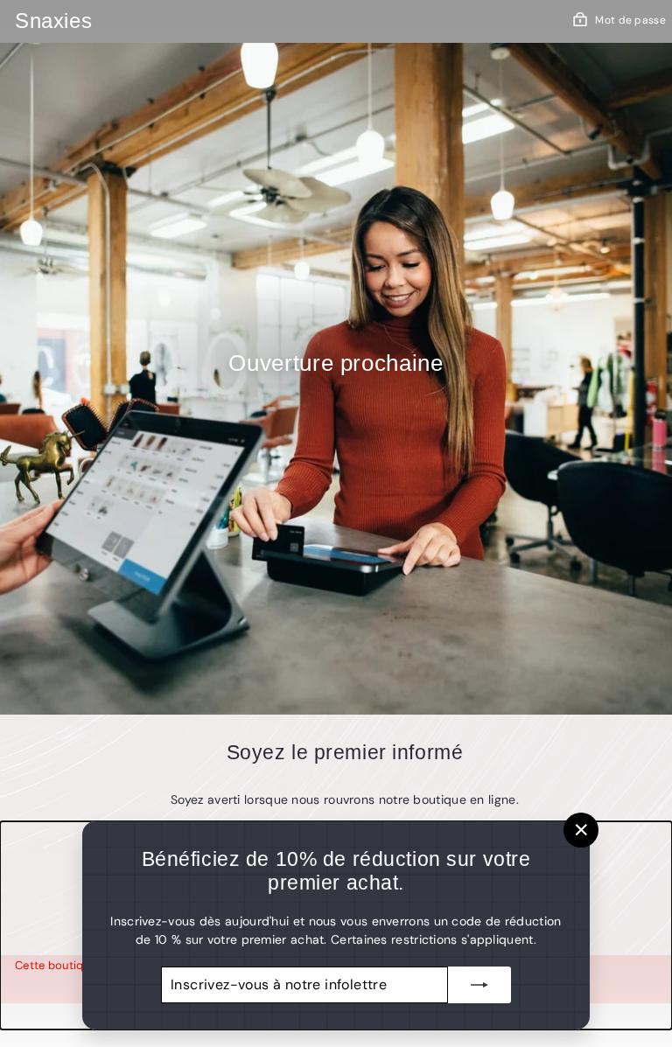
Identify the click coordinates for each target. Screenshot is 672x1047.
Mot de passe (630, 20)
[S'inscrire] (479, 985)
